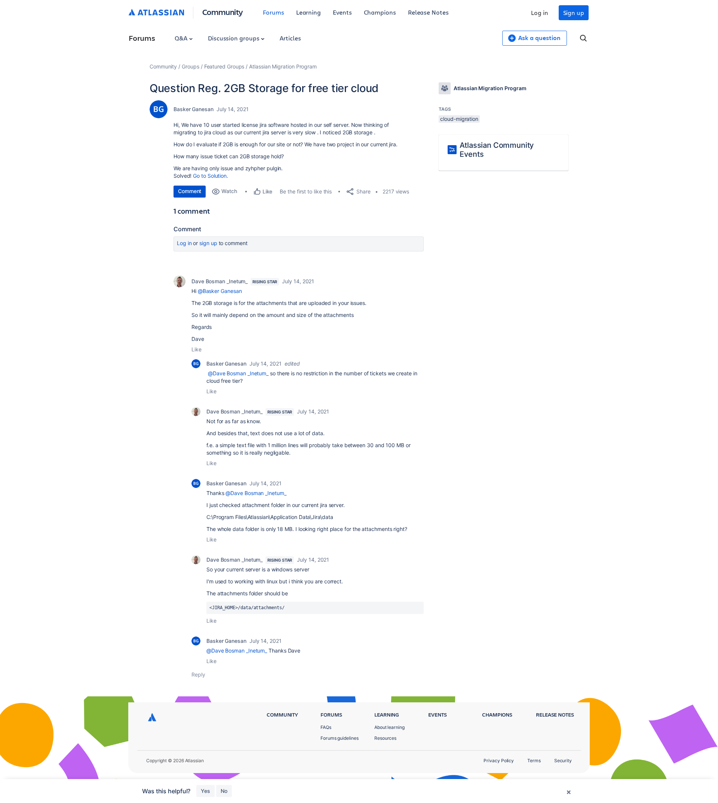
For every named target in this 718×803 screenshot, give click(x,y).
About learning (389, 727)
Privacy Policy (499, 760)
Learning (308, 12)
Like (196, 349)
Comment (189, 191)
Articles (290, 38)
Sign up (573, 12)
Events (342, 12)
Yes (205, 791)
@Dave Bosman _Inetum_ (238, 373)
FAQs (325, 727)
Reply (198, 674)
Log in (539, 12)
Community (222, 11)
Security (563, 760)
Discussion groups (234, 38)
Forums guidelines (339, 738)
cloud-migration (459, 119)
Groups (190, 66)
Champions (380, 12)
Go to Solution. (210, 175)
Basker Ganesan (194, 109)
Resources (385, 738)
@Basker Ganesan (220, 291)
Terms (534, 760)
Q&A (182, 38)
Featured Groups (224, 66)
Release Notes (428, 12)
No (224, 791)
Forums (273, 12)
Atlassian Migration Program (283, 66)
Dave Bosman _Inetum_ (219, 281)
